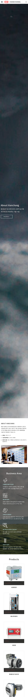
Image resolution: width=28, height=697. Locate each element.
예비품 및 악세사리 (14, 674)
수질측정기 (14, 587)
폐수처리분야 (14, 616)
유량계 (14, 645)
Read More (6, 216)
